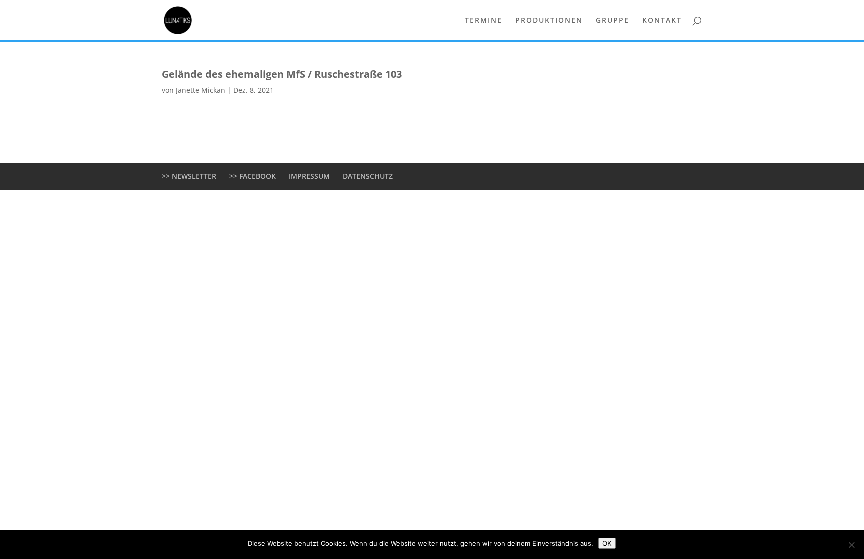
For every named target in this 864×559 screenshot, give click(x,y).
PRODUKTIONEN (549, 21)
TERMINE (483, 21)
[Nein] (851, 545)
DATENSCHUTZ (368, 176)
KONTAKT (662, 21)
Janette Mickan (201, 90)
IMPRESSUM (309, 176)
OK (607, 543)
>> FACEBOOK (253, 176)
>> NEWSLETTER (189, 176)
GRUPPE (613, 21)
